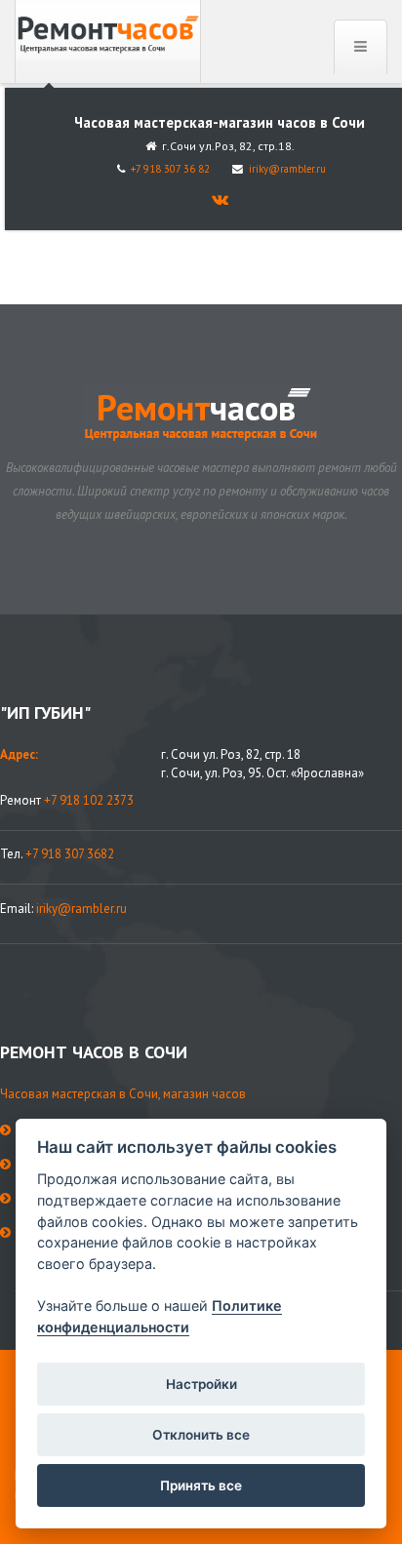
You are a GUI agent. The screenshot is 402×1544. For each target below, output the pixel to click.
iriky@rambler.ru (287, 169)
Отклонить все (201, 1435)
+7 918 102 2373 (89, 800)
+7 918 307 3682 (69, 854)
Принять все (201, 1485)
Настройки (201, 1384)
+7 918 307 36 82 (170, 169)
